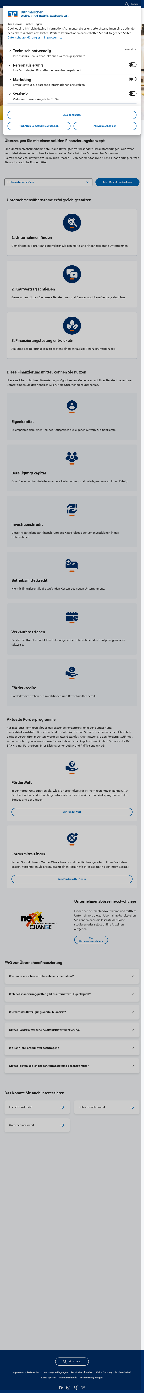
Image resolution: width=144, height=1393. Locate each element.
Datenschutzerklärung (23, 37)
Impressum (51, 37)
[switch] (132, 64)
